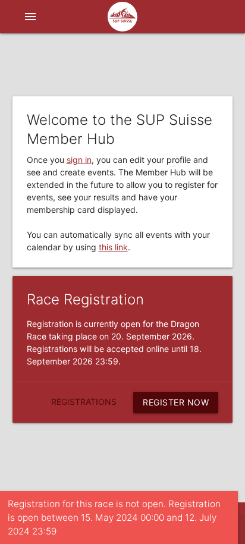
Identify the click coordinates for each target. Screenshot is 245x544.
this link (113, 247)
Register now (176, 402)
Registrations (84, 402)
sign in (79, 160)
